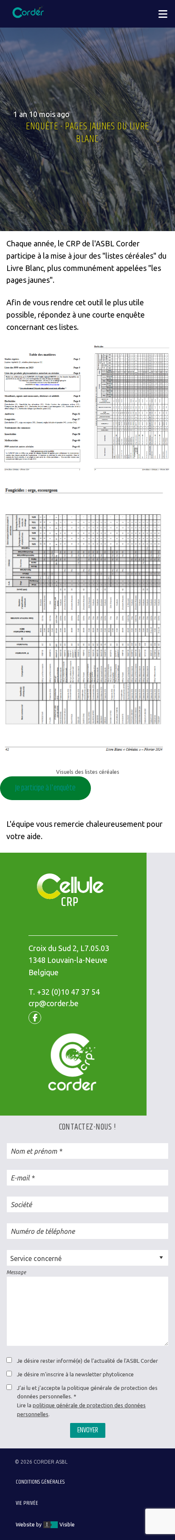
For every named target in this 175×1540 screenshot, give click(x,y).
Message (16, 1272)
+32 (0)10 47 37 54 (68, 992)
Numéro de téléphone (43, 1231)
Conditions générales (40, 1482)
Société (21, 1204)
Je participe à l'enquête (45, 788)
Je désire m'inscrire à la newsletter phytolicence (75, 1374)
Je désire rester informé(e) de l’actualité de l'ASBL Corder (87, 1361)
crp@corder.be (53, 1003)
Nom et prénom (34, 1151)
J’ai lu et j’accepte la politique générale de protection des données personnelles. (87, 1392)
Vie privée (27, 1503)
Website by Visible (45, 1524)
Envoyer (87, 1430)
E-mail (20, 1178)
